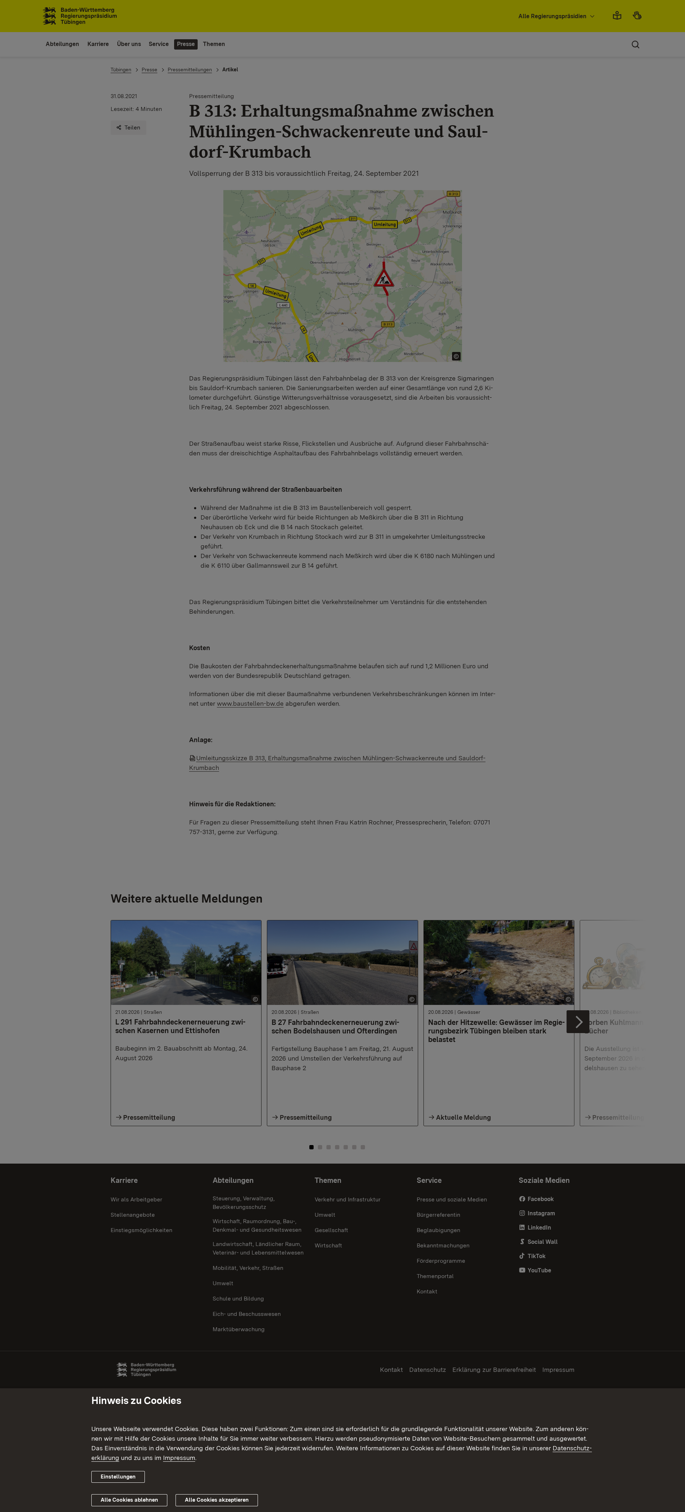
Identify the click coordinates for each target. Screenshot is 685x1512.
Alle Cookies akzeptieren (217, 1500)
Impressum (179, 1457)
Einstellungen (118, 1476)
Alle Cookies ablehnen (129, 1500)
